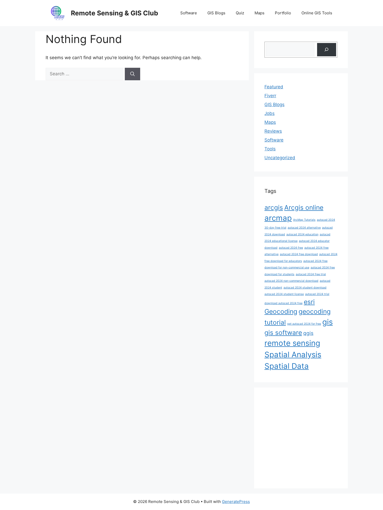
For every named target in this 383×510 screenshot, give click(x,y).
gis (327, 322)
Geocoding (280, 311)
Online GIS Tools (316, 12)
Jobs (269, 113)
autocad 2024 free (291, 247)
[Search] (132, 74)
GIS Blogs (216, 12)
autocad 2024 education (302, 234)
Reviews (273, 131)
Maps (259, 12)
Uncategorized (279, 157)
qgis (308, 333)
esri (309, 302)
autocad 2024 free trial (311, 274)
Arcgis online (303, 207)
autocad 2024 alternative (304, 227)
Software (188, 12)
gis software (283, 332)
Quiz (240, 12)
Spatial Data (286, 366)
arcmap (278, 218)
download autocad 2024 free (283, 303)
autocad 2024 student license (284, 294)
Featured (273, 86)
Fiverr (270, 95)
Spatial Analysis (292, 354)
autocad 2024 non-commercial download (291, 280)
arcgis (273, 207)
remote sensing (292, 343)
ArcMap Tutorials (304, 220)
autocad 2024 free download (299, 254)
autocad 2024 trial (317, 294)
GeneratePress (236, 501)
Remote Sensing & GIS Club (114, 13)
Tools (270, 148)
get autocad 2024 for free (304, 323)
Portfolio (283, 12)
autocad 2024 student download (304, 287)
